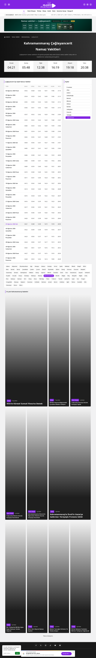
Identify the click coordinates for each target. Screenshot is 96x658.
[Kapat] (73, 652)
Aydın (61, 266)
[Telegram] (60, 645)
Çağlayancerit (70, 118)
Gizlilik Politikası (6, 653)
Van (78, 279)
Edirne (57, 270)
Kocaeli (14, 276)
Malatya (33, 276)
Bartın (55, 282)
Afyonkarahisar (24, 266)
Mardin (57, 276)
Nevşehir (74, 276)
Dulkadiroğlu (70, 96)
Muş (69, 276)
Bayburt (23, 282)
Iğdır (68, 282)
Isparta (43, 273)
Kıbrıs (20, 285)
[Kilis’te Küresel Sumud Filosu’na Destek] (26, 350)
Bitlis (84, 266)
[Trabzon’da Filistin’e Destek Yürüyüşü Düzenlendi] (15, 464)
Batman (44, 282)
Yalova (73, 282)
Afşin (68, 90)
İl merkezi (69, 87)
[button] (87, 4)
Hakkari (31, 273)
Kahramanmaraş (48, 276)
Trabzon (54, 279)
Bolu (7, 270)
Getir (73, 21)
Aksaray (16, 282)
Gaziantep (9, 273)
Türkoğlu (69, 115)
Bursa (18, 270)
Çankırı (32, 270)
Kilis (85, 282)
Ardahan (62, 282)
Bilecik (73, 266)
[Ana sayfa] (24, 11)
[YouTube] (55, 645)
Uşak (73, 279)
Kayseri (81, 273)
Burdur (12, 270)
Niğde (80, 276)
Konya (20, 276)
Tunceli (60, 279)
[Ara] (84, 4)
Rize (7, 279)
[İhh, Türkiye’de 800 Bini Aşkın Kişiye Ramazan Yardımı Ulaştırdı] (15, 577)
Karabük (79, 282)
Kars (66, 273)
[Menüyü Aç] (5, 4)
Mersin (49, 273)
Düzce (15, 285)
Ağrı (31, 266)
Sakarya (13, 279)
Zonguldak (9, 282)
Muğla (63, 276)
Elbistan (69, 101)
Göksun (69, 104)
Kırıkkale (37, 282)
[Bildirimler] (90, 4)
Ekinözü (69, 98)
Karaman (29, 282)
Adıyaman (14, 266)
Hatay (37, 273)
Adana (8, 266)
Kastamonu (73, 273)
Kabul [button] (17, 653)
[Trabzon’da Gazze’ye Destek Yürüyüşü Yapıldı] (80, 350)
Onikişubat (69, 109)
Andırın (68, 93)
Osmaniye (8, 285)
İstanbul (55, 273)
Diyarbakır (51, 270)
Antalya (49, 266)
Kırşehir (8, 276)
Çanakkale (25, 270)
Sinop (30, 279)
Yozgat (83, 279)
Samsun (19, 279)
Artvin (55, 266)
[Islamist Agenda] (48, 4)
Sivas (35, 279)
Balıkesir (67, 266)
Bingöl (79, 266)
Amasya (37, 266)
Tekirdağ (41, 279)
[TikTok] (50, 645)
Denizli (44, 270)
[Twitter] (41, 645)
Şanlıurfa (67, 279)
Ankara (43, 266)
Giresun (16, 273)
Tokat (47, 279)
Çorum (38, 270)
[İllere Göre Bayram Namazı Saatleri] (37, 577)
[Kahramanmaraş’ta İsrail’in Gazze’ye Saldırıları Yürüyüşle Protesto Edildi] (70, 464)
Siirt (25, 279)
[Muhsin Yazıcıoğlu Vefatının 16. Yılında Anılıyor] (59, 577)
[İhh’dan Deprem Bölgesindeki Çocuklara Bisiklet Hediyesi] (59, 350)
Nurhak (69, 107)
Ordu (86, 276)
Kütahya (26, 276)
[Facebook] (36, 645)
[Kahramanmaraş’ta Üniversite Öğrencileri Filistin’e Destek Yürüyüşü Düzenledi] (37, 464)
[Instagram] (45, 645)
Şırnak (50, 282)
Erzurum (76, 270)
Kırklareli (87, 273)
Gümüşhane (23, 273)
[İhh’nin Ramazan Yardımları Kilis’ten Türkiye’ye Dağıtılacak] (80, 577)
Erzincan (69, 270)
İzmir (61, 273)
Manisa (40, 276)
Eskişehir (83, 270)
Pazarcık (69, 112)
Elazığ (63, 270)
